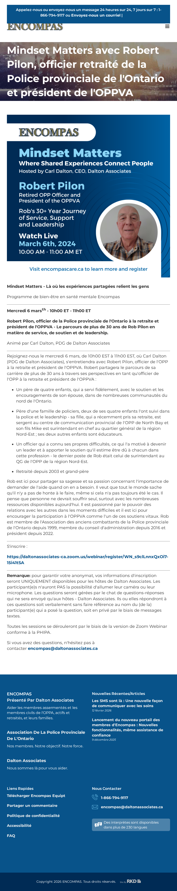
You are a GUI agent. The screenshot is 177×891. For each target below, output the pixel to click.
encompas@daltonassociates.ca (63, 648)
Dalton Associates (26, 760)
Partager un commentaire (32, 805)
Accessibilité (19, 825)
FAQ (11, 836)
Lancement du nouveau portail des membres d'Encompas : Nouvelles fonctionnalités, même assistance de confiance (127, 727)
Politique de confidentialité (33, 816)
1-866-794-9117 (114, 798)
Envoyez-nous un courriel (96, 15)
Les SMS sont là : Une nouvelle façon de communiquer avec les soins (127, 703)
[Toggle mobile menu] (167, 26)
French (130, 15)
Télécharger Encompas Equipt (36, 796)
